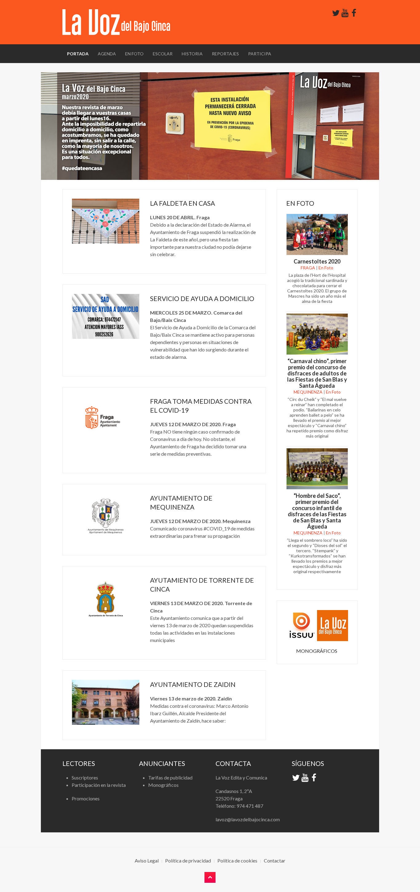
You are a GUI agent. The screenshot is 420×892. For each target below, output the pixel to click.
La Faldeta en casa (182, 203)
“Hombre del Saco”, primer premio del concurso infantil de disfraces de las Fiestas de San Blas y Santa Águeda (317, 511)
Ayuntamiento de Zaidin (193, 684)
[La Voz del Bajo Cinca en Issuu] (317, 625)
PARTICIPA (259, 53)
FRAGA (308, 267)
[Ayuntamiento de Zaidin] (105, 702)
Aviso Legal (147, 860)
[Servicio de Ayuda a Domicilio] (105, 316)
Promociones (86, 798)
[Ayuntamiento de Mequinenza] (105, 516)
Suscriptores (85, 777)
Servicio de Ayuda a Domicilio (202, 298)
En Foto (134, 53)
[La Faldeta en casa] (105, 221)
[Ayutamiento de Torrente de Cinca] (105, 598)
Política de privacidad (188, 860)
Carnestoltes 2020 (317, 261)
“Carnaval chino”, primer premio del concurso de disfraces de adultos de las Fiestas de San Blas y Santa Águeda (317, 373)
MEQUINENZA (308, 391)
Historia (192, 53)
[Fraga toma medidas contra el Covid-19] (105, 419)
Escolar (162, 53)
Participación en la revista (99, 785)
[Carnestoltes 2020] (317, 234)
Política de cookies (237, 860)
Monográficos (163, 785)
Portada (78, 53)
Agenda (107, 53)
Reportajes (225, 53)
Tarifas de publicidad (170, 777)
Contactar (274, 860)
